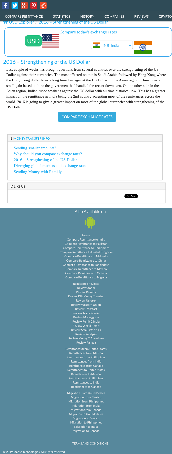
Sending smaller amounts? (35, 148)
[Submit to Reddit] (43, 5)
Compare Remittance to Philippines (86, 248)
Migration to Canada (86, 431)
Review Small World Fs (86, 330)
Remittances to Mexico (86, 374)
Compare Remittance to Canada (86, 273)
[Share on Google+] (24, 5)
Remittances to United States (86, 370)
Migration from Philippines (86, 401)
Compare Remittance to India (86, 239)
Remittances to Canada (86, 386)
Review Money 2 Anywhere (86, 338)
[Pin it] (33, 5)
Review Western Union (86, 304)
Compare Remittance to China (86, 260)
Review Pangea (86, 342)
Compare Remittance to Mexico (86, 269)
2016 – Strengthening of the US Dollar (45, 160)
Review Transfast (86, 309)
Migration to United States (86, 414)
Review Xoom (86, 288)
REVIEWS (141, 16)
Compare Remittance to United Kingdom (86, 252)
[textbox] (112, 45)
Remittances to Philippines (86, 378)
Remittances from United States (86, 349)
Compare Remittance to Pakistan (86, 243)
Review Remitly (86, 292)
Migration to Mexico (86, 418)
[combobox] (112, 45)
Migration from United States (86, 393)
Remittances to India (86, 382)
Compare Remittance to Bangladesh (86, 264)
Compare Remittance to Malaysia (86, 256)
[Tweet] (15, 5)
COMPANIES (114, 16)
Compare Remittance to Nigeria (86, 277)
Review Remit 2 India (86, 321)
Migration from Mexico (86, 397)
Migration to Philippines (86, 422)
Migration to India (86, 426)
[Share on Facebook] (5, 5)
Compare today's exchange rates (88, 31)
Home (86, 235)
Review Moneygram (86, 317)
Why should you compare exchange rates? (48, 154)
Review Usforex (86, 300)
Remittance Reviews (86, 283)
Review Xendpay (86, 334)
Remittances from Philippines (86, 357)
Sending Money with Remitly (38, 171)
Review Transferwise (86, 313)
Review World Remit (86, 325)
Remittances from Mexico (86, 353)
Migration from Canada (86, 410)
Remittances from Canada (86, 365)
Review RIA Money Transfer (86, 296)
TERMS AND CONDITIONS (90, 443)
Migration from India (86, 405)
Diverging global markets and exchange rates (50, 165)
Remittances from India (86, 361)
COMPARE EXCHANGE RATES (87, 116)
